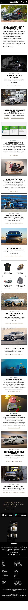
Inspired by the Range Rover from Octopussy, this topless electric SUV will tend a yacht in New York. (14, 319)
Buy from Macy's (14, 191)
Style (3, 563)
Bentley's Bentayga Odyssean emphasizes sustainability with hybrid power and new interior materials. (14, 457)
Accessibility (17, 582)
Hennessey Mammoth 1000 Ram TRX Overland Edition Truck (13, 27)
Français (16, 572)
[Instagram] (16, 554)
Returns (4, 574)
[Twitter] (8, 554)
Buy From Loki (17, 85)
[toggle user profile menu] (24, 2)
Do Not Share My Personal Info (18, 584)
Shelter (4, 565)
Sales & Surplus (18, 565)
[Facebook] (14, 554)
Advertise (4, 581)
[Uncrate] (14, 2)
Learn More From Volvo (17, 354)
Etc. (3, 568)
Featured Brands (18, 564)
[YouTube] (11, 554)
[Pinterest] (19, 554)
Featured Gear (14, 140)
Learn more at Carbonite (14, 391)
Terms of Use (17, 580)
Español (16, 571)
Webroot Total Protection (14, 143)
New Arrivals (17, 562)
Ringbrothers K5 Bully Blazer (14, 486)
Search (21, 1)
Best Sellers (17, 563)
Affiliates (4, 582)
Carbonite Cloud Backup (14, 379)
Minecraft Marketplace (14, 415)
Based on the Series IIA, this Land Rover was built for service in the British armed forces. (14, 114)
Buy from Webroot (14, 155)
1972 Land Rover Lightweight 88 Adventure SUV (14, 111)
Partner (12, 246)
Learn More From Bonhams (17, 117)
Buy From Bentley (17, 461)
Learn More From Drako (17, 223)
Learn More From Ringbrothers (17, 492)
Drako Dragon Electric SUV (14, 215)
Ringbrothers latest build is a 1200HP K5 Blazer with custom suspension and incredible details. (14, 489)
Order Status (5, 571)
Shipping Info (5, 575)
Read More (9, 85)
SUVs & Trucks (9, 24)
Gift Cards (16, 566)
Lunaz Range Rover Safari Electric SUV (14, 315)
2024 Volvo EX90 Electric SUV (14, 348)
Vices (3, 566)
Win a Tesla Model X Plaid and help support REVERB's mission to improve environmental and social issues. (14, 251)
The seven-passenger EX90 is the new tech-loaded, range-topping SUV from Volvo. (14, 350)
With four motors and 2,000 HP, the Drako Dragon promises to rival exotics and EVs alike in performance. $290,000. (14, 219)
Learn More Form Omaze (17, 256)
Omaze (16, 246)
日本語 (15, 575)
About (3, 580)
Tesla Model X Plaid (14, 248)
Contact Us (4, 572)
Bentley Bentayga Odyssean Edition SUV (14, 453)
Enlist (3, 583)
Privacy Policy (17, 581)
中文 (15, 576)
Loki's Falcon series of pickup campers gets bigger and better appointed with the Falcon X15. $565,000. (14, 80)
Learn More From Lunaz (17, 323)
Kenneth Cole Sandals (14, 179)
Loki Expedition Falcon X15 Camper (14, 76)
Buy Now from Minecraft (14, 428)
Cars (4, 24)
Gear (3, 562)
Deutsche (16, 574)
